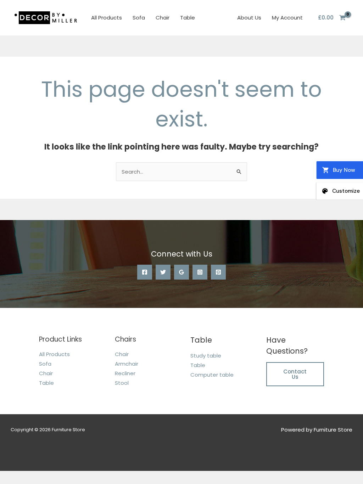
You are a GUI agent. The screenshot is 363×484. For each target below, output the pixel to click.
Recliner (125, 373)
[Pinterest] (218, 272)
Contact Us (295, 374)
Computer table (212, 374)
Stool (122, 383)
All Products (106, 17)
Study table (205, 355)
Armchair (126, 363)
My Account (287, 17)
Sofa (139, 17)
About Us (249, 17)
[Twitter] (163, 272)
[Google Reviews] (181, 272)
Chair (162, 17)
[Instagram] (199, 272)
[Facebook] (144, 272)
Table (187, 17)
